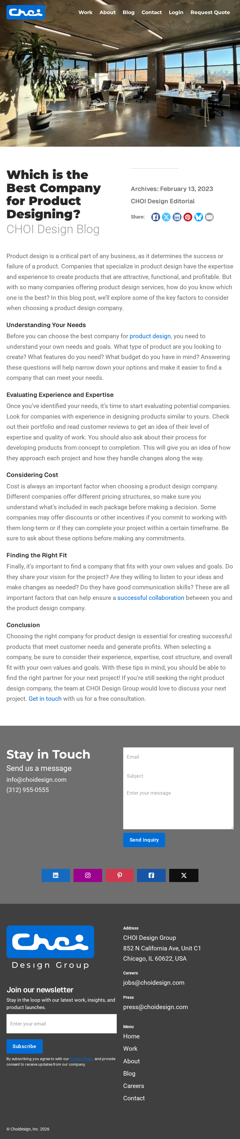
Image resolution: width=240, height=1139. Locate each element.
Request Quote (210, 12)
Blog (129, 12)
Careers (133, 1085)
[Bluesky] (198, 217)
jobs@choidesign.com (153, 982)
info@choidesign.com (36, 779)
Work (85, 12)
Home (131, 1036)
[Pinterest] (188, 217)
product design (150, 336)
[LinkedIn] (177, 217)
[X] (166, 217)
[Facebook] (155, 217)
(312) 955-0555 (27, 789)
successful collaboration (150, 597)
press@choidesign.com (155, 1007)
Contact (152, 12)
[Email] (209, 217)
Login (176, 12)
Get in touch (45, 698)
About (108, 12)
